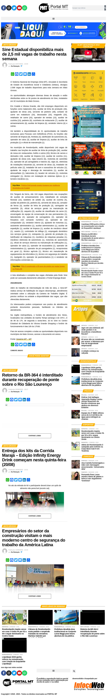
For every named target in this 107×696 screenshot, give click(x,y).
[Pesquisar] (105, 7)
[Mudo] (98, 59)
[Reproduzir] (74, 59)
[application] (88, 52)
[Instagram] (8, 7)
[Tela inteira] (102, 59)
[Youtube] (19, 7)
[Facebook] (3, 7)
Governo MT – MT (24, 339)
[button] (53, 18)
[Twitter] (14, 7)
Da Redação (15, 66)
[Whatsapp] (24, 7)
